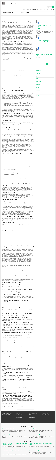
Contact (52, 457)
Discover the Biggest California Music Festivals (25, 408)
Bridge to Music (11, 3)
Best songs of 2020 (31, 415)
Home (24, 9)
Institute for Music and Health (35, 434)
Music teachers (38, 84)
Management (38, 76)
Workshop (37, 95)
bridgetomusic (6, 403)
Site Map (7, 415)
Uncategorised (38, 92)
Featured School (10, 412)
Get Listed (7, 413)
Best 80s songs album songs (19, 412)
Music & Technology (39, 79)
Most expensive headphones (45, 414)
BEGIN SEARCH (28, 9)
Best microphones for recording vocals (21, 416)
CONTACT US (51, 9)
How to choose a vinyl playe (32, 417)
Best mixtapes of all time (19, 417)
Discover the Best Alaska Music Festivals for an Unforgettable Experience (15, 406)
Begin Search (6, 412)
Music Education (38, 81)
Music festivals (16, 403)
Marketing (37, 78)
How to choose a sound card (32, 416)
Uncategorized (38, 93)
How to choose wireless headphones (47, 412)
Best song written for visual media (33, 413)
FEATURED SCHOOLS (35, 9)
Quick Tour (9, 414)
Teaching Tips (38, 90)
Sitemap (23, 457)
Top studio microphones (45, 416)
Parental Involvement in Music (36, 450)
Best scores (30, 412)
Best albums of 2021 (18, 413)
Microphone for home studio (46, 413)
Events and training (39, 73)
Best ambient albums (18, 415)
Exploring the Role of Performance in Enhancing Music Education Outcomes (44, 27)
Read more (43, 33)
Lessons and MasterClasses (40, 75)
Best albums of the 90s (19, 414)
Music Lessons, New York (8, 428)
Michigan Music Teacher (7, 434)
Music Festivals (32, 428)
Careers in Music (38, 70)
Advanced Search (4, 414)
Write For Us (37, 457)
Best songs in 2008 (31, 414)
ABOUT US (41, 9)
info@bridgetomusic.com (6, 457)
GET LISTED (46, 9)
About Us (4, 413)
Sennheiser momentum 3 (45, 415)
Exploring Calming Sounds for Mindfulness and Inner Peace (43, 41)
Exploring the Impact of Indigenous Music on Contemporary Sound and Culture (44, 54)
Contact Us (10, 413)
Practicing (37, 87)
